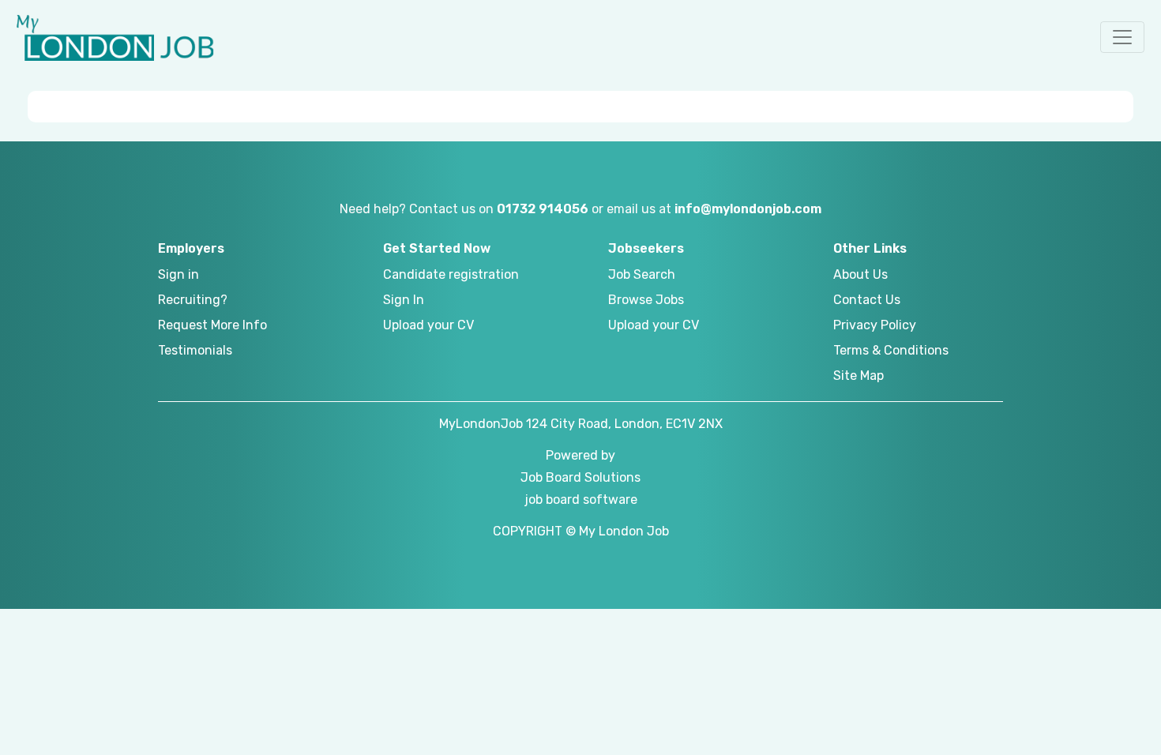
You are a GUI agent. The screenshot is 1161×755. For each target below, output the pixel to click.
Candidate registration (451, 274)
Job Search (641, 274)
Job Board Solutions (580, 477)
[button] (1122, 37)
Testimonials (195, 350)
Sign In (403, 299)
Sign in (178, 274)
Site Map (858, 375)
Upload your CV (428, 324)
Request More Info (212, 324)
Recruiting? (192, 299)
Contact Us (866, 299)
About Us (860, 274)
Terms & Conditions (891, 350)
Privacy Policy (874, 324)
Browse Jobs (646, 299)
